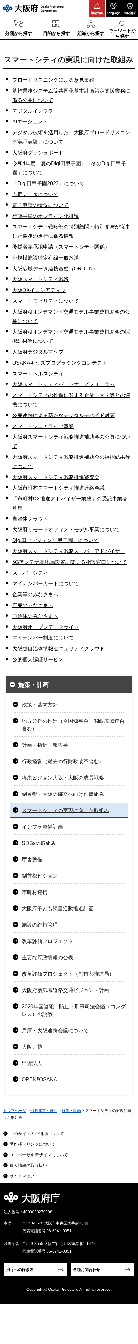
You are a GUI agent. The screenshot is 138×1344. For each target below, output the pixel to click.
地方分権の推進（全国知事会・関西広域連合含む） (73, 724)
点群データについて (35, 194)
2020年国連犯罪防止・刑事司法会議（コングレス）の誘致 (74, 1010)
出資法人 (32, 1063)
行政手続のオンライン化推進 (45, 216)
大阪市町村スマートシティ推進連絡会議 (58, 488)
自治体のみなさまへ (35, 616)
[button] (97, 8)
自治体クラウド (30, 519)
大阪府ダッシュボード (38, 152)
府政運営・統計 (43, 1111)
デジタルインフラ (32, 111)
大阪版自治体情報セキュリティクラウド (58, 648)
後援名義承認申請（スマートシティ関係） (61, 247)
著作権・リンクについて (33, 1144)
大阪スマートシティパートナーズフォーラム (63, 384)
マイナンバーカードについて (45, 583)
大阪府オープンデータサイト (45, 627)
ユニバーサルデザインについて (39, 1154)
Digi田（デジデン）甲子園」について (55, 540)
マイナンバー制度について (43, 637)
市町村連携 (34, 892)
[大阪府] (33, 8)
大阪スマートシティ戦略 (40, 279)
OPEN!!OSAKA (39, 1079)
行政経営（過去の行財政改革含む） (63, 761)
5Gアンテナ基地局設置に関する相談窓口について (69, 562)
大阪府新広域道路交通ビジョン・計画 (65, 990)
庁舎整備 (32, 859)
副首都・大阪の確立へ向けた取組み (63, 794)
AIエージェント (30, 121)
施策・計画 (33, 684)
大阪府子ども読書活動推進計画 (58, 908)
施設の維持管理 (40, 925)
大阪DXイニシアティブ (39, 290)
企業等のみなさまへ (35, 594)
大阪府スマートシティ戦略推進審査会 (55, 477)
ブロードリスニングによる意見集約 (53, 80)
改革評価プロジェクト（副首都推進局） (68, 974)
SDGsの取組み (39, 843)
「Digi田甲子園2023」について (48, 183)
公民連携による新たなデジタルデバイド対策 (63, 415)
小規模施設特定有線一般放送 (45, 257)
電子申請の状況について (40, 205)
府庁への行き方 (19, 1269)
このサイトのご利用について (37, 1133)
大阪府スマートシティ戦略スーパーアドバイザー (68, 551)
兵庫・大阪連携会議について (55, 1030)
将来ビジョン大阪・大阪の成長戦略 (63, 777)
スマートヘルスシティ (38, 373)
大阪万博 (32, 1047)
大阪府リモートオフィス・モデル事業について (66, 529)
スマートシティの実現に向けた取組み (65, 810)
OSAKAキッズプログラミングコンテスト (59, 363)
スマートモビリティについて (45, 301)
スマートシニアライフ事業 (43, 426)
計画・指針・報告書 (45, 745)
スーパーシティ (30, 573)
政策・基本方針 (40, 704)
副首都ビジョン (40, 875)
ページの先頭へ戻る (125, 1200)
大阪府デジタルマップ (38, 352)
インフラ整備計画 (42, 826)
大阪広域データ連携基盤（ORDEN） (55, 268)
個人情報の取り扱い (28, 1165)
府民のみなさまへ (32, 605)
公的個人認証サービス (38, 659)
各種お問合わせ (86, 1269)
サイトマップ (22, 1176)
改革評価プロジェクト (47, 941)
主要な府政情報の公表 (47, 957)
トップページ (14, 1111)
